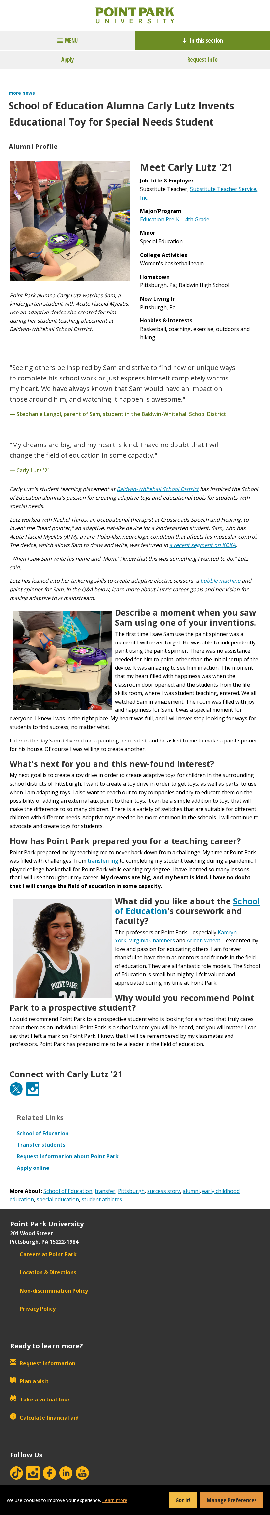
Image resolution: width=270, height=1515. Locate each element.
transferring (103, 860)
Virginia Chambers (152, 940)
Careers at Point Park (48, 1254)
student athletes (102, 1199)
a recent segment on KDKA (202, 545)
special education (58, 1199)
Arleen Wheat (203, 940)
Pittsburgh (131, 1191)
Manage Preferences (232, 1500)
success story (163, 1191)
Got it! (183, 1500)
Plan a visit (34, 1381)
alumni (191, 1191)
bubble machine (220, 580)
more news (22, 93)
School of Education (67, 1191)
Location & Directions (48, 1272)
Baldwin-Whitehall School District (158, 489)
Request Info (202, 59)
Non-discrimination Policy (54, 1290)
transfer (105, 1191)
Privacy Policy (38, 1308)
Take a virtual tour (45, 1399)
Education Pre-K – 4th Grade (174, 219)
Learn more (114, 1500)
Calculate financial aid (49, 1417)
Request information (47, 1363)
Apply (67, 59)
